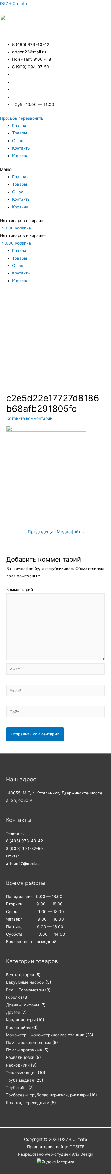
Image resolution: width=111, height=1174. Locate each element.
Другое (13, 1012)
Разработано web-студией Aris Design (55, 1154)
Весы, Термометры (25, 989)
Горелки (14, 997)
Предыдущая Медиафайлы (56, 531)
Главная (20, 125)
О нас (17, 140)
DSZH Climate (13, 3)
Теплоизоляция (21, 1072)
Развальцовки (20, 1057)
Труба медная (20, 1080)
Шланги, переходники (27, 1102)
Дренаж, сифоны (22, 1005)
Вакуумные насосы (25, 982)
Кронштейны (18, 1027)
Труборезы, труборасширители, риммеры (47, 1095)
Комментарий (19, 589)
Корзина (20, 155)
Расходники (18, 1065)
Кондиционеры (21, 1019)
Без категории (20, 974)
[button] (22, 118)
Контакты (21, 148)
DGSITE (77, 1146)
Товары (19, 133)
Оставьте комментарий (29, 418)
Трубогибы (16, 1087)
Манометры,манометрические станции (45, 1034)
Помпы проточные (24, 1050)
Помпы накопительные (28, 1042)
